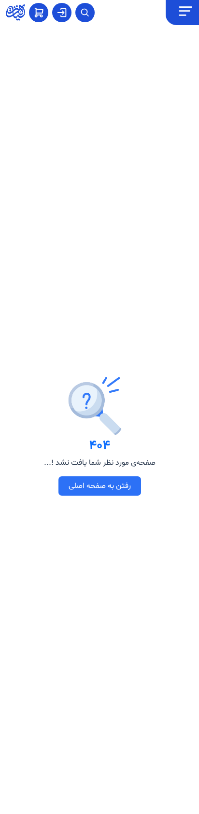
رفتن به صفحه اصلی (100, 486)
